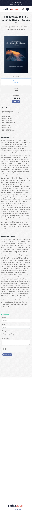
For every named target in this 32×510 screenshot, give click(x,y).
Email (4, 324)
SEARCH (12, 4)
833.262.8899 (17, 2)
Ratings (4, 331)
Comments (5, 338)
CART (19, 4)
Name (4, 317)
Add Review (5, 314)
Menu (28, 9)
